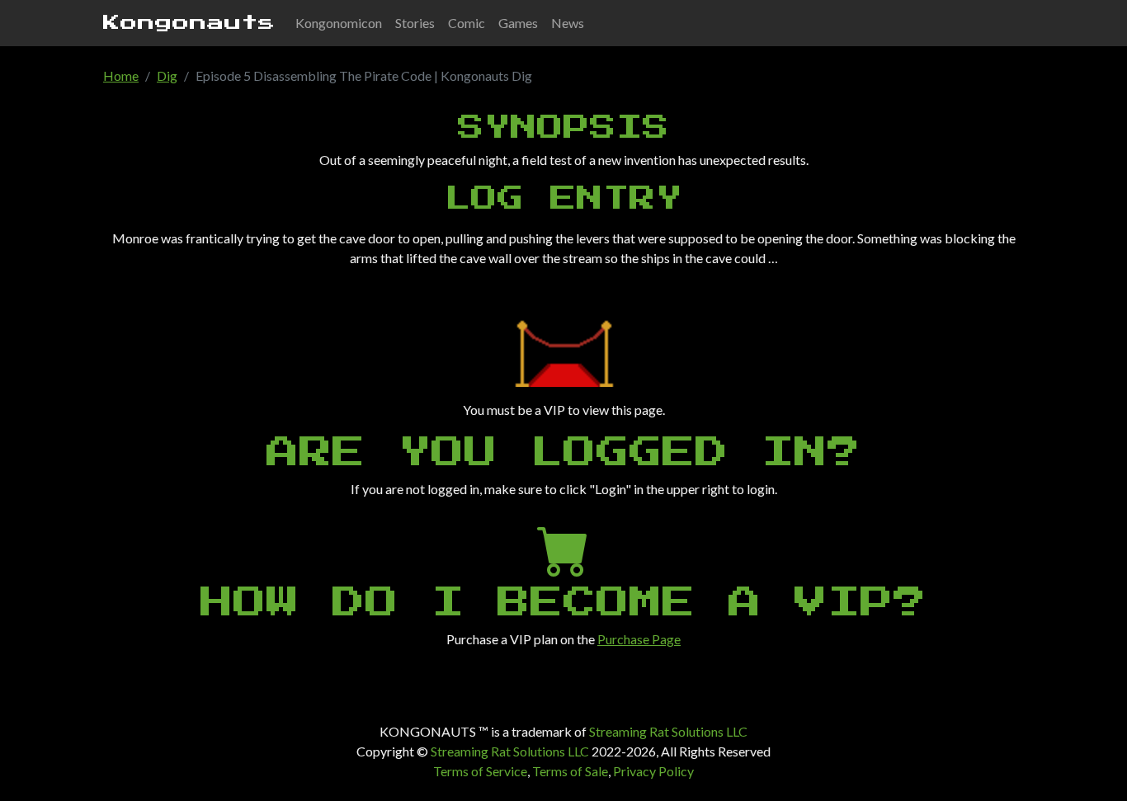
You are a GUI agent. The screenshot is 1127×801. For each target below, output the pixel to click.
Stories (415, 23)
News (567, 23)
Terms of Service (480, 771)
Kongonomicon (338, 23)
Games (518, 23)
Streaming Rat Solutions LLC (668, 731)
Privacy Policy (653, 771)
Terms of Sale (570, 771)
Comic (466, 23)
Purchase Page (639, 639)
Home (121, 75)
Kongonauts (189, 23)
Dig (167, 75)
